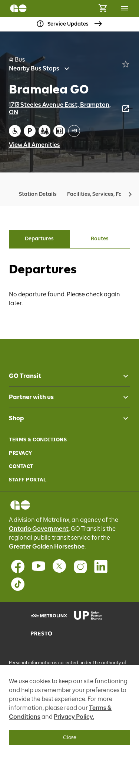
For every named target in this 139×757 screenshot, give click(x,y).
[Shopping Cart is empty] (102, 8)
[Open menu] (124, 8)
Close (69, 737)
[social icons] (20, 505)
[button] (130, 194)
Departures (39, 239)
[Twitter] (59, 566)
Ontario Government (39, 528)
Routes (100, 239)
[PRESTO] (48, 633)
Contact (21, 466)
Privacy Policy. (74, 716)
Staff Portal (27, 480)
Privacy (20, 453)
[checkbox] (122, 376)
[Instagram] (80, 566)
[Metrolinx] (48, 615)
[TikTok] (18, 584)
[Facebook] (18, 566)
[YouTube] (38, 566)
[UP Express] (91, 615)
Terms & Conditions (38, 439)
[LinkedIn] (101, 566)
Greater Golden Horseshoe (47, 546)
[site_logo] (18, 8)
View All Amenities (34, 144)
